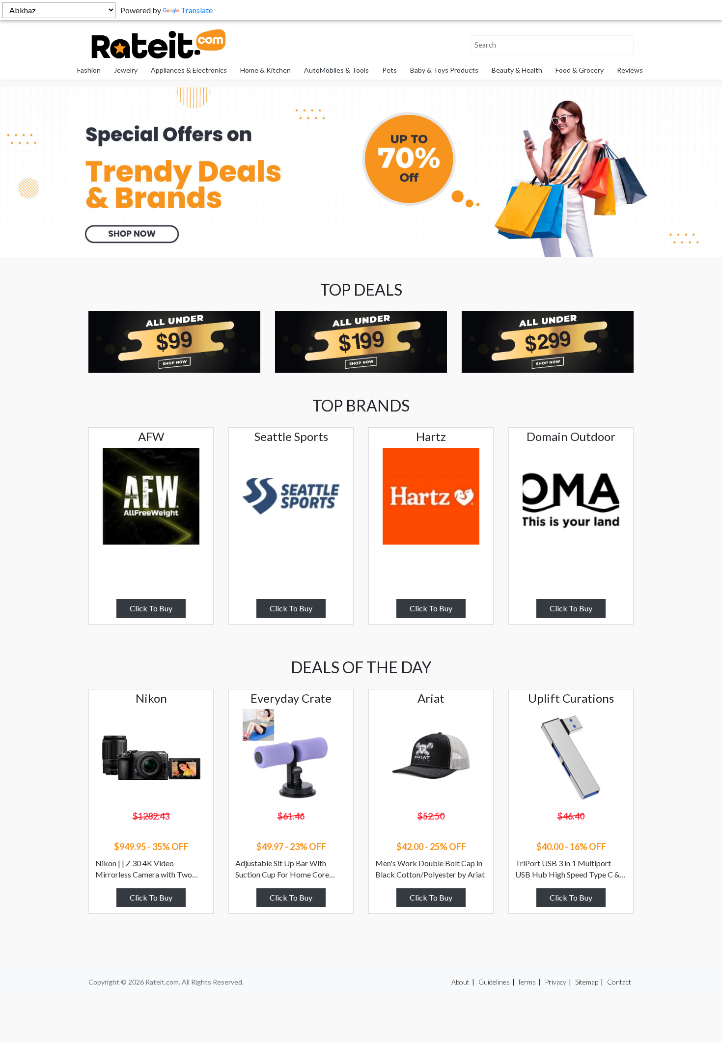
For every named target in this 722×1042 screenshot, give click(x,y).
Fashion (89, 70)
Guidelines (494, 982)
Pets (389, 70)
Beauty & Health (517, 70)
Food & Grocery (579, 70)
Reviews (630, 70)
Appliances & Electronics (189, 70)
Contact (619, 982)
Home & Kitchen (265, 70)
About (460, 982)
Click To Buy (151, 608)
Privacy (555, 982)
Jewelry (126, 70)
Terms (526, 982)
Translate (197, 10)
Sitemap (586, 982)
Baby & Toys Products (444, 70)
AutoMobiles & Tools (336, 70)
